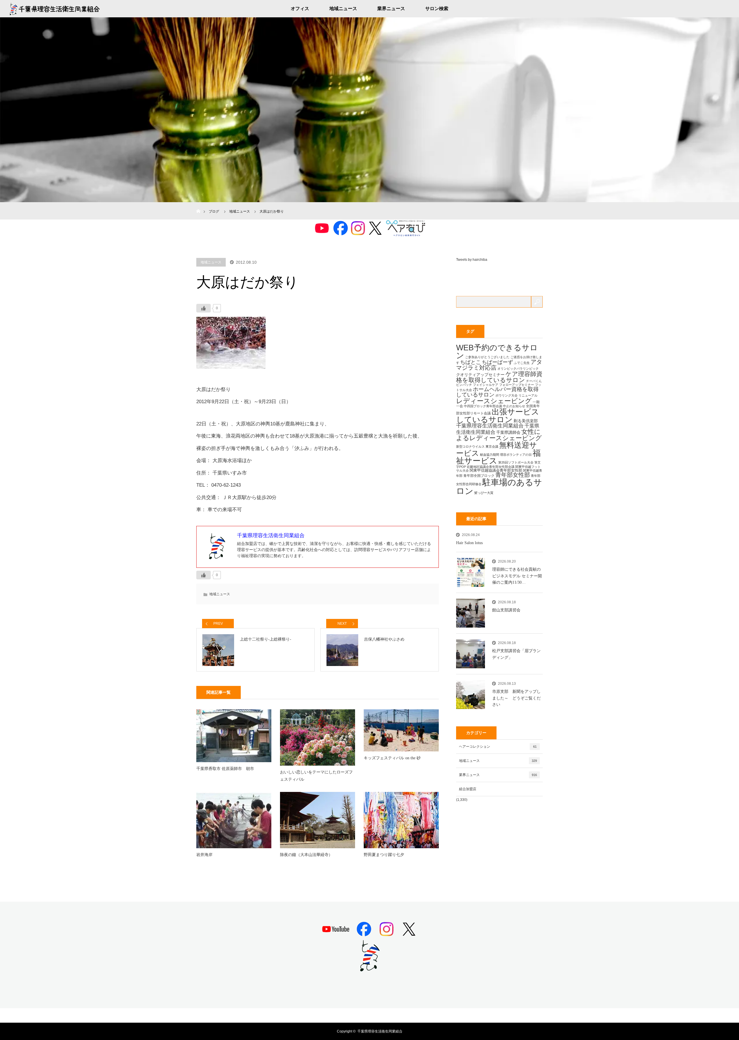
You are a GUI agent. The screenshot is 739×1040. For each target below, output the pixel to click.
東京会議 (492, 446)
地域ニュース (343, 8)
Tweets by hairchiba (471, 260)
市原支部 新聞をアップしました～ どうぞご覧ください (516, 698)
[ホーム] (198, 204)
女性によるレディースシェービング (499, 435)
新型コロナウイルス (470, 446)
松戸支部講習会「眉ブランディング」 (516, 654)
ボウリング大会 (506, 395)
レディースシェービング (494, 401)
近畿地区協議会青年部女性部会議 (490, 466)
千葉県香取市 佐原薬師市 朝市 (225, 768)
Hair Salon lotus (469, 543)
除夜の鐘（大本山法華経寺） (306, 855)
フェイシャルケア (485, 384)
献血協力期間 (489, 454)
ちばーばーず (497, 362)
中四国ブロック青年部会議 (483, 406)
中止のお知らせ (514, 406)
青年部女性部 (512, 475)
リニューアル (528, 395)
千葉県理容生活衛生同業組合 (490, 426)
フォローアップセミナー (516, 384)
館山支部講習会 (506, 610)
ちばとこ (470, 362)
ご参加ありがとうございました (487, 357)
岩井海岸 (204, 855)
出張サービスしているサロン (497, 415)
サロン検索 (436, 8)
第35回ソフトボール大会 (515, 462)
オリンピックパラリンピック (518, 368)
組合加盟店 (467, 789)
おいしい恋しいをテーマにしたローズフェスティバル (316, 776)
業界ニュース (391, 8)
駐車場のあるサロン (499, 486)
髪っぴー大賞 (483, 492)
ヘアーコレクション (498, 747)
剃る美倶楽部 (526, 420)
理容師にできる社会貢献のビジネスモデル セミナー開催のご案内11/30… (517, 576)
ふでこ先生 (522, 362)
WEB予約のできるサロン (497, 351)
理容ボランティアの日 (516, 454)
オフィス (300, 8)
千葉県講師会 (508, 432)
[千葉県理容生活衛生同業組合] (369, 969)
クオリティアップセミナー (480, 374)
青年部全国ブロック (478, 476)
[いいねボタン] (203, 308)
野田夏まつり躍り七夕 (384, 855)
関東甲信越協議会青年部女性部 (496, 470)
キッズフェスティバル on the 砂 (392, 758)
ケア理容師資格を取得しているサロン (499, 377)
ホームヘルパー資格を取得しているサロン (497, 392)
